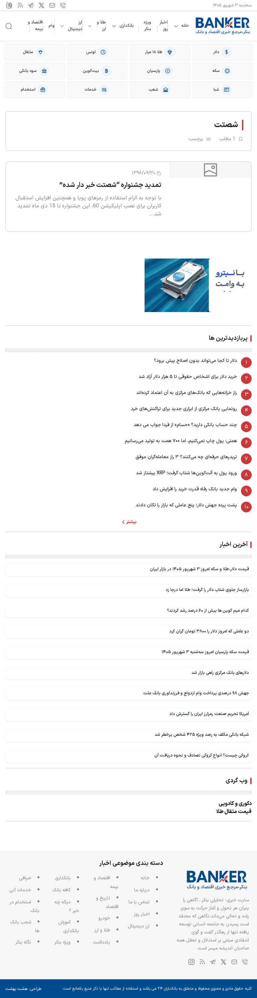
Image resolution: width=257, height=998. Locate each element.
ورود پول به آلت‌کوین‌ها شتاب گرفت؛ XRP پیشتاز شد (186, 473)
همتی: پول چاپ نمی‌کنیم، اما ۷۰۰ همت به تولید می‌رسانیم (181, 440)
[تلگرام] (31, 5)
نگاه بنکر (23, 942)
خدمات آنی (20, 890)
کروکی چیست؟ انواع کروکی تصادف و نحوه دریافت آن (201, 755)
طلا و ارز (101, 25)
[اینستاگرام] (9, 5)
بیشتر (131, 522)
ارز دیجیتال (75, 25)
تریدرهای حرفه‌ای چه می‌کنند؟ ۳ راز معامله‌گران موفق (186, 457)
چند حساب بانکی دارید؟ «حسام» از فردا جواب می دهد (185, 424)
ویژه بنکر (147, 25)
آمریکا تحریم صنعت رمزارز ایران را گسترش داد (209, 714)
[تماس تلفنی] (63, 5)
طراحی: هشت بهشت (23, 989)
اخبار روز (164, 25)
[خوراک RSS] (20, 5)
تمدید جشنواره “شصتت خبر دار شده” (110, 185)
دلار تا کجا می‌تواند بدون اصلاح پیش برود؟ (195, 360)
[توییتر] (41, 5)
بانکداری (126, 26)
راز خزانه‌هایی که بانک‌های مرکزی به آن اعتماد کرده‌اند (186, 392)
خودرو (104, 918)
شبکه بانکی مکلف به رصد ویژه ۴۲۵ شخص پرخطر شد (202, 734)
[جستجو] (8, 26)
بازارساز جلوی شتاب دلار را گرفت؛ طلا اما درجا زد (207, 590)
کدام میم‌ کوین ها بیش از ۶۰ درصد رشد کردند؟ (208, 610)
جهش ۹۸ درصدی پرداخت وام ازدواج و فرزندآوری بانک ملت (196, 693)
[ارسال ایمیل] (52, 5)
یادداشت (101, 942)
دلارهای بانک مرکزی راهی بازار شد (220, 673)
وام (51, 25)
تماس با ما (139, 902)
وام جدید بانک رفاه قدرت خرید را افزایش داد (195, 489)
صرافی (25, 878)
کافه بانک (61, 890)
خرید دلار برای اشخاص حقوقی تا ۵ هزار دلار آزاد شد (188, 376)
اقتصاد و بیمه (35, 25)
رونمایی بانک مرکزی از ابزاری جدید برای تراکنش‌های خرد (184, 408)
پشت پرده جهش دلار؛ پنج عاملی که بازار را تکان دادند (186, 505)
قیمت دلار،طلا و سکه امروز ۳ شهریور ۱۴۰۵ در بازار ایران (199, 569)
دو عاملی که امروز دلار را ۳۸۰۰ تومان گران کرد (209, 631)
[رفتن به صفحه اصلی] (223, 26)
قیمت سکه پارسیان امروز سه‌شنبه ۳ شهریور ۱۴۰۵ (205, 652)
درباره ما (142, 890)
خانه (185, 26)
